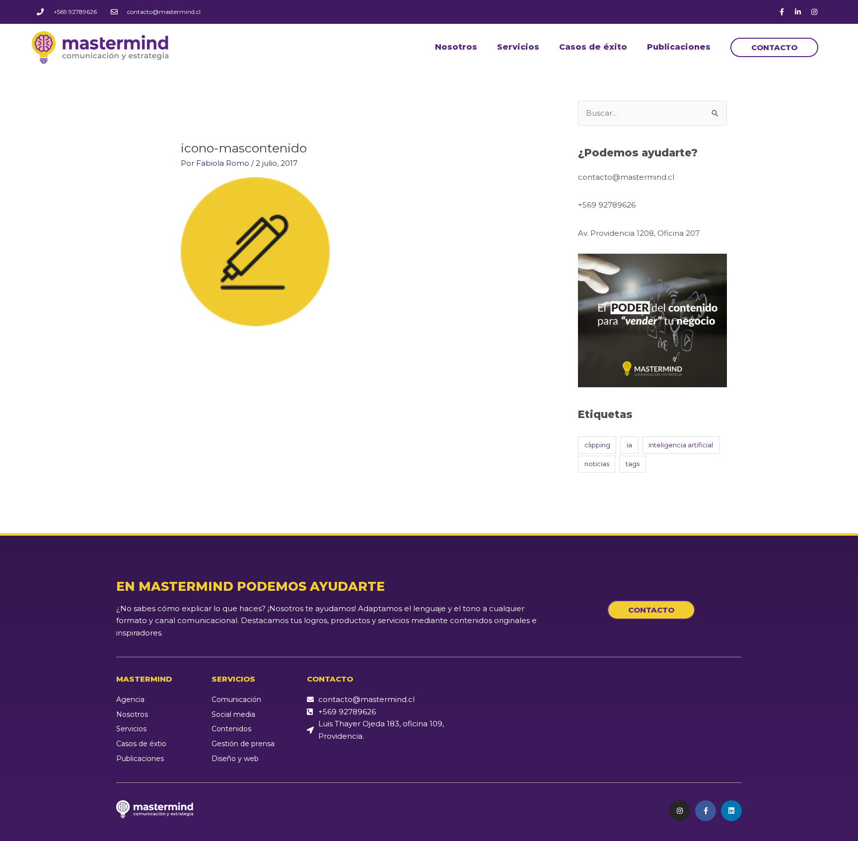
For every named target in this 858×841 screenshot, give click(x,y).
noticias (596, 464)
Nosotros (456, 47)
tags (633, 464)
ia (629, 445)
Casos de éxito (593, 47)
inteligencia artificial (680, 445)
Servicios (518, 47)
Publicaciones (679, 47)
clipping (597, 445)
